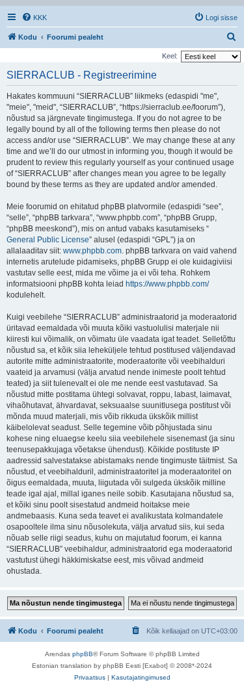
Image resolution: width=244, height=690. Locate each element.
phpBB (82, 654)
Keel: (170, 56)
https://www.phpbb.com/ (167, 283)
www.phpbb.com (92, 250)
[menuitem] (34, 17)
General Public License (48, 239)
